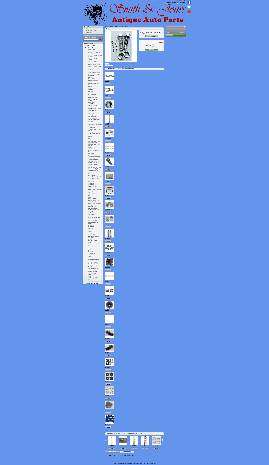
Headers (90, 136)
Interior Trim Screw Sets (94, 148)
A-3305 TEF (108, 152)
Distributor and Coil (92, 94)
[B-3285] (109, 337)
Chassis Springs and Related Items (93, 81)
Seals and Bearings (92, 208)
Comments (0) (127, 451)
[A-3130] (109, 79)
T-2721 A (145, 445)
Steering (90, 231)
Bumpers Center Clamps (94, 72)
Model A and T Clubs (91, 30)
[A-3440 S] (109, 265)
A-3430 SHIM (108, 209)
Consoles (90, 86)
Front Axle (90, 122)
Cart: (180, 2)
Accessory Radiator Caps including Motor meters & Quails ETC (94, 52)
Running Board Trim (93, 205)
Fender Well (91, 113)
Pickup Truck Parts (92, 186)
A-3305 (107, 123)
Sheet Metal (91, 214)
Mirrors (89, 165)
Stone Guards (91, 234)
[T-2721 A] (145, 444)
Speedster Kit (91, 226)
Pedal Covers (91, 181)
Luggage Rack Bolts (93, 159)
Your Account (172, 2)
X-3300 (107, 410)
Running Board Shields (93, 201)
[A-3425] (109, 179)
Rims (89, 195)
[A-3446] (109, 308)
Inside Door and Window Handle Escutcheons (94, 142)
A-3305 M (107, 424)
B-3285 (107, 338)
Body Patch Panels (92, 58)
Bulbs (89, 67)
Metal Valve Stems (92, 164)
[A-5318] (134, 444)
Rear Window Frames (93, 281)
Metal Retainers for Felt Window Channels (93, 162)
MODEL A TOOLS (92, 278)
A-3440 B (107, 252)
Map (87, 28)
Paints (89, 180)
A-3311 (107, 166)
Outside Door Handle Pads (94, 176)
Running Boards (92, 206)
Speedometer (91, 225)
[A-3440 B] (109, 251)
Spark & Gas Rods (92, 220)
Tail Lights (90, 239)
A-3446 (107, 310)
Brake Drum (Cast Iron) (94, 64)
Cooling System (92, 88)
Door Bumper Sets (92, 97)
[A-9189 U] (123, 444)
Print (108, 64)
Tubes (89, 256)
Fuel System (91, 126)
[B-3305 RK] (109, 366)
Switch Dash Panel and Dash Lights (93, 236)
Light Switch (91, 153)
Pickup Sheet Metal (92, 184)
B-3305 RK (108, 367)
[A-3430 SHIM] (109, 208)
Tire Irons (90, 243)
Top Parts (90, 250)
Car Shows (89, 32)
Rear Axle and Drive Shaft (94, 189)
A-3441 (107, 281)
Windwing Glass (92, 273)
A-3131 (107, 95)
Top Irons (90, 248)
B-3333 (107, 395)
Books (89, 63)
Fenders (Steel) (92, 115)
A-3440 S (107, 267)
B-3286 (107, 352)
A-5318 (134, 445)
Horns (89, 139)
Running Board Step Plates (94, 203)
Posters (90, 187)
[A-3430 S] (109, 194)
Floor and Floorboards (93, 119)
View (108, 83)
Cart (168, 26)
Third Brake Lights (92, 240)
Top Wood (90, 251)
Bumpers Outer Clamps (94, 74)
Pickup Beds (91, 183)
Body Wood (90, 60)
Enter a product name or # (90, 37)
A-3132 (107, 109)
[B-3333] (109, 394)
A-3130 (107, 81)
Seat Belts (90, 211)
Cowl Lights (90, 89)
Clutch (89, 85)
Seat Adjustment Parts (93, 209)
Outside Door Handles (93, 178)
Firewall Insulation (92, 118)
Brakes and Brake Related (94, 66)
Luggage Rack (91, 158)
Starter (89, 229)
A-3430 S (107, 195)
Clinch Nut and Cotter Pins (94, 83)
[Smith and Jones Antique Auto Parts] (97, 13)
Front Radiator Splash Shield (95, 124)
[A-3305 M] (109, 423)
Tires (89, 247)
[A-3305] (109, 122)
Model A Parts (90, 48)
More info (112, 451)
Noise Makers (91, 175)
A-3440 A (107, 238)
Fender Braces (91, 111)
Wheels (89, 258)
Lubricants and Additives (94, 156)
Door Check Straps (92, 99)
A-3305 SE (108, 138)
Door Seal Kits (91, 102)
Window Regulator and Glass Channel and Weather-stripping (93, 261)
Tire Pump (90, 245)
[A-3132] (109, 108)
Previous (107, 71)
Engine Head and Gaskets (94, 108)
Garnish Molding (92, 127)
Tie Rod (90, 242)
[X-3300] (109, 408)
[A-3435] (109, 222)
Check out (179, 35)
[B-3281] (109, 323)
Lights (89, 155)
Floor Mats (90, 121)
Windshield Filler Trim (93, 268)
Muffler (89, 172)
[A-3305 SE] (109, 137)
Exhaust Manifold (92, 110)
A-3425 (107, 181)
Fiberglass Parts (92, 116)
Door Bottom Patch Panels (94, 96)
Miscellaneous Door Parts (94, 167)
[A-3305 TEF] (109, 151)
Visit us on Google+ (151, 463)
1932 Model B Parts (92, 283)
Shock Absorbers (92, 216)
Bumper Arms (91, 69)
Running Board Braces (93, 200)
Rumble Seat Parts (92, 198)
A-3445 (107, 295)
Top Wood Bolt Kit (92, 253)
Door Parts (90, 100)
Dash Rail (90, 92)
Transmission (91, 254)
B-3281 (107, 324)
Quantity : (148, 45)
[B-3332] (109, 380)
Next (106, 430)
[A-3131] (109, 94)
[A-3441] (109, 280)
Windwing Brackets (92, 271)
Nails (89, 173)
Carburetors (91, 75)
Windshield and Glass (93, 266)
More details (152, 36)
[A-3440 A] (109, 237)
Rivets (89, 197)
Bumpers (90, 71)
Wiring (89, 276)
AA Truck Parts (91, 49)
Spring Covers (91, 228)
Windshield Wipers (92, 270)
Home (106, 26)
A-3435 (107, 224)
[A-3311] (109, 165)
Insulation (90, 147)
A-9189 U (123, 445)
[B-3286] (109, 351)
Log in (183, 0)
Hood (89, 138)
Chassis (90, 77)
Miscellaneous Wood (93, 170)
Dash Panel (90, 91)
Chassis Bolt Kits (92, 78)
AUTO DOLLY (91, 274)
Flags (89, 279)
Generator (90, 132)
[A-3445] (109, 294)
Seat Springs (91, 213)
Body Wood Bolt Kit (92, 61)
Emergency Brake (92, 105)
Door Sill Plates (91, 103)
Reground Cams (92, 194)
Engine (89, 107)
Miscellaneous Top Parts (94, 169)
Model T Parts (90, 45)
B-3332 (107, 381)
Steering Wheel (91, 233)
